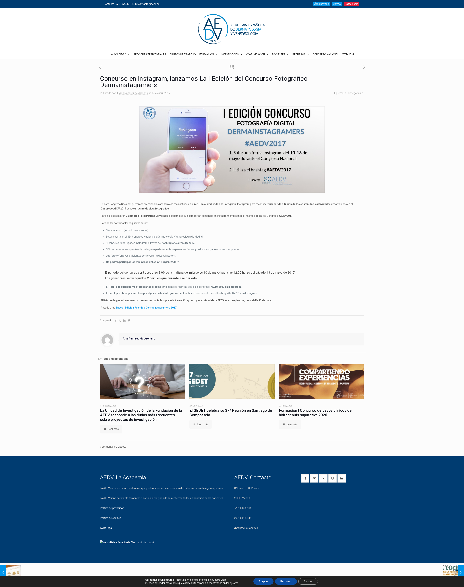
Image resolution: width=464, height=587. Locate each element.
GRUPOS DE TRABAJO (183, 54)
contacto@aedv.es (149, 4)
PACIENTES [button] (278, 54)
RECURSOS (299, 54)
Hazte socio (351, 4)
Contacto (109, 4)
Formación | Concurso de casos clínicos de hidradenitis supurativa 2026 (315, 412)
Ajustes (308, 581)
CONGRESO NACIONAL (326, 54)
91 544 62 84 (126, 4)
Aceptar (263, 581)
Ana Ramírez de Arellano (133, 93)
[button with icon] (305, 478)
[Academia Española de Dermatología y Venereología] (232, 29)
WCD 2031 (348, 54)
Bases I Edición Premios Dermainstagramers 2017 (146, 307)
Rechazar (285, 581)
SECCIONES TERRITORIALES (150, 54)
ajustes (234, 583)
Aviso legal (106, 528)
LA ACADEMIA (118, 54)
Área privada (321, 4)
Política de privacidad (112, 508)
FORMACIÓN (206, 54)
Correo (337, 4)
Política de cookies (110, 518)
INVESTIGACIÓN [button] (230, 54)
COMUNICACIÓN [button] (255, 54)
